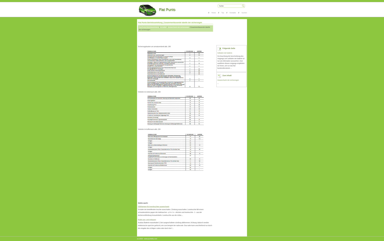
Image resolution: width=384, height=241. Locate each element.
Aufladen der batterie (224, 53)
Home (214, 13)
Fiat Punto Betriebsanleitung (149, 27)
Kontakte (233, 13)
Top (222, 13)
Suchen (244, 13)
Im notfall (163, 27)
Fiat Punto (167, 10)
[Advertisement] (175, 38)
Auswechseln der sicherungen (178, 27)
